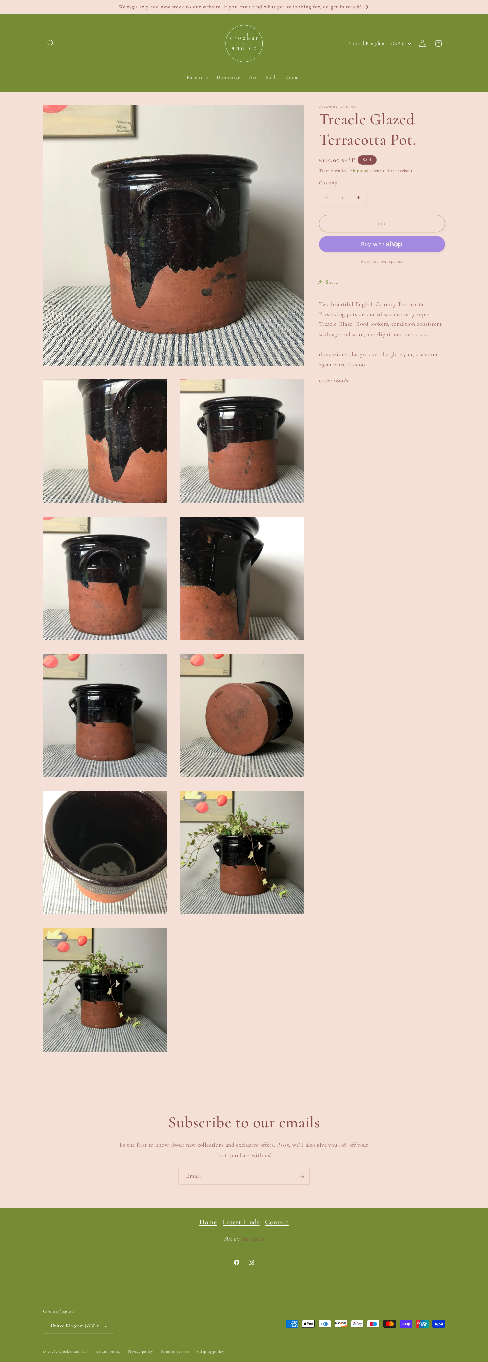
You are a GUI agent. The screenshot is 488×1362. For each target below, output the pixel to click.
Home (208, 1222)
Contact (277, 1222)
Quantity (328, 183)
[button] (51, 43)
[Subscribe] (301, 1176)
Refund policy (108, 1351)
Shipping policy (210, 1351)
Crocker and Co (72, 1351)
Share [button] (332, 282)
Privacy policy (140, 1351)
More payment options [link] (382, 261)
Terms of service (174, 1351)
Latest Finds (241, 1222)
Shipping (359, 170)
